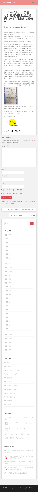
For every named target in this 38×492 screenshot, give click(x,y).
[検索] (32, 223)
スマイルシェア (12, 401)
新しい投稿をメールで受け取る (12, 193)
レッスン (9, 382)
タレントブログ (12, 374)
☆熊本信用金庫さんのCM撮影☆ (17, 462)
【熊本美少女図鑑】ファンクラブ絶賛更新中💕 (18, 468)
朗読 (8, 362)
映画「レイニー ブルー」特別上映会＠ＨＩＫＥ (19, 434)
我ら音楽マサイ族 (12, 397)
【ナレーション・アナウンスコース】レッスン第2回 (18, 424)
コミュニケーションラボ (14, 370)
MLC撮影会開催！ (12, 473)
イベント (9, 366)
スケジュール (11, 393)
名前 (3, 169)
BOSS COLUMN (12, 385)
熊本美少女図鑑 (12, 389)
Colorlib (28, 488)
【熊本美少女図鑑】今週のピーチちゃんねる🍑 (18, 457)
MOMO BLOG (9, 2)
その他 (25, 27)
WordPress (20, 490)
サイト (3, 183)
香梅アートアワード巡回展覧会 (14, 438)
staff (18, 27)
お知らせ (9, 378)
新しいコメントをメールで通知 (12, 190)
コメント (5, 146)
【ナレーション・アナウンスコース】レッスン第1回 (18, 429)
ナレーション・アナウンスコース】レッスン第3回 (18, 418)
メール (4, 176)
